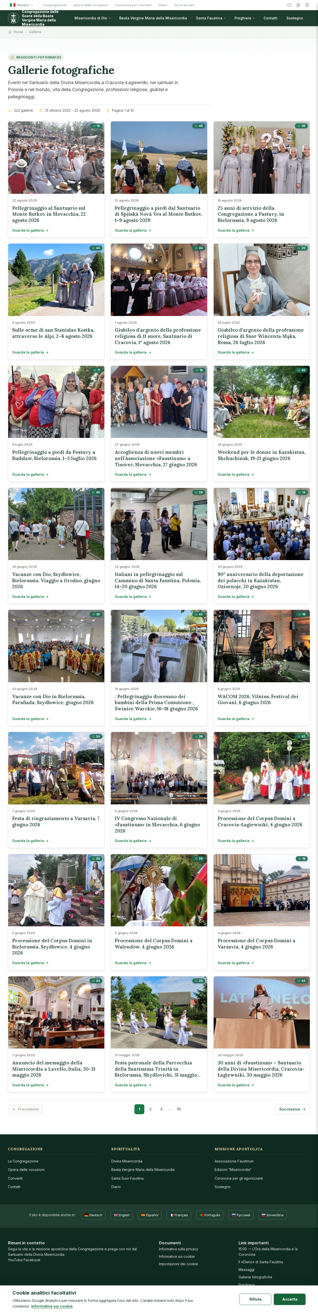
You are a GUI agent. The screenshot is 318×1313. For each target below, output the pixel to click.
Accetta (289, 1299)
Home (18, 32)
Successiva (289, 1109)
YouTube (15, 1260)
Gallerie (35, 32)
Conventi (15, 1178)
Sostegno (223, 1187)
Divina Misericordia (126, 1161)
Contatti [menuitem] (271, 18)
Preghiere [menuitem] (243, 18)
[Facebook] (298, 5)
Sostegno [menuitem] (294, 18)
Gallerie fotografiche (255, 1277)
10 (179, 1109)
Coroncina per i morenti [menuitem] (133, 5)
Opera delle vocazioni (26, 1169)
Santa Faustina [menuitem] (209, 18)
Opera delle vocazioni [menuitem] (91, 5)
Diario (116, 1187)
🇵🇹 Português (209, 1215)
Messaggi (246, 1269)
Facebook (32, 1260)
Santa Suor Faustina (127, 1178)
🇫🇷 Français (179, 1215)
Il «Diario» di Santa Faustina (260, 1262)
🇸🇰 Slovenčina (272, 1215)
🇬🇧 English (122, 1215)
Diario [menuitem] (163, 5)
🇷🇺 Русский (241, 1215)
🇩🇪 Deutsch (93, 1215)
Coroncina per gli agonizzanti (239, 1178)
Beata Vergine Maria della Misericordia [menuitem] (153, 18)
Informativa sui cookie (177, 1256)
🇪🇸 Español (149, 1215)
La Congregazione (23, 1161)
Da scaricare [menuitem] (184, 5)
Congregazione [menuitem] (54, 5)
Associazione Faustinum (234, 1161)
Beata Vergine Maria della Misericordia (143, 1169)
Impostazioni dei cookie (178, 1264)
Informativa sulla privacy (178, 1249)
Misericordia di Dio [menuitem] (91, 18)
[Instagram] (307, 5)
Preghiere (246, 1285)
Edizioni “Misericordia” (233, 1169)
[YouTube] (289, 5)
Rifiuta (255, 1299)
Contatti (14, 1187)
